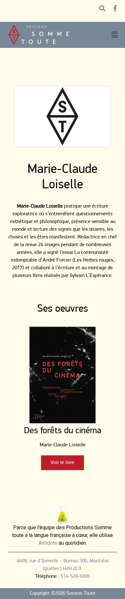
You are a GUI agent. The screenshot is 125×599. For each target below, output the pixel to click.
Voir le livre (62, 462)
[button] (114, 35)
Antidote (47, 543)
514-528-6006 (75, 576)
